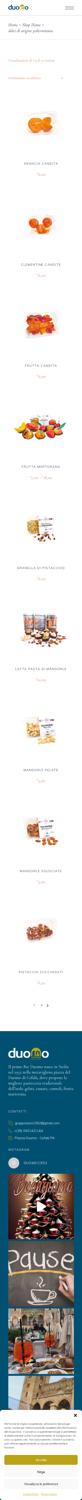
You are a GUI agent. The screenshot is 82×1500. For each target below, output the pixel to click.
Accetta (41, 1460)
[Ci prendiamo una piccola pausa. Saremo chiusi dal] (41, 1274)
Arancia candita (41, 164)
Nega (41, 1472)
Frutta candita (41, 366)
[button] (75, 1415)
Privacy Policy (49, 1494)
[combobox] (35, 78)
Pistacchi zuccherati (41, 972)
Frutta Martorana (41, 467)
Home (13, 25)
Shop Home (31, 25)
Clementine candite (41, 265)
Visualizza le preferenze (41, 1484)
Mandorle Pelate (41, 770)
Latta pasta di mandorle (40, 669)
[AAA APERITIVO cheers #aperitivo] (41, 1341)
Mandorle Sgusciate (41, 871)
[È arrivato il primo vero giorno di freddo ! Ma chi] (41, 1408)
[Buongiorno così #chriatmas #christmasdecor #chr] (41, 1206)
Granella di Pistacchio (41, 568)
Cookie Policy (31, 1494)
